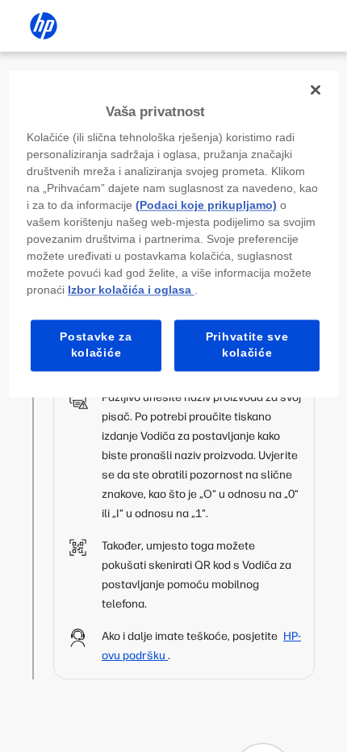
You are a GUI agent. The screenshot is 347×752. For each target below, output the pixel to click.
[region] (174, 233)
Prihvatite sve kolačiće (247, 345)
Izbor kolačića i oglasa (131, 290)
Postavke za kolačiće (96, 345)
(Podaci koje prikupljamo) (206, 205)
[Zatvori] (315, 89)
